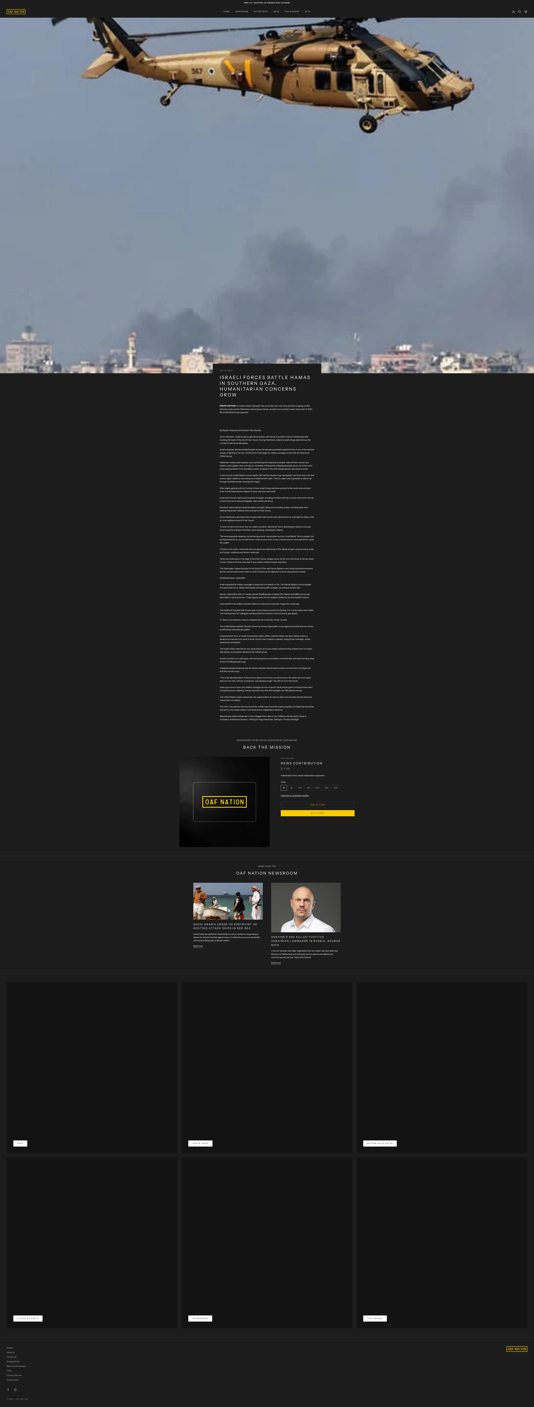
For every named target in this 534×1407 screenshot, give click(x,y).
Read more (198, 946)
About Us (11, 1352)
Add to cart (318, 805)
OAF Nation (287, 758)
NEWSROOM (241, 12)
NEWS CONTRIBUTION (302, 763)
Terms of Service (14, 1375)
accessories (200, 1318)
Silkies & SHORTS (28, 1318)
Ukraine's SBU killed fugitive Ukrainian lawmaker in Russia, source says (306, 941)
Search (10, 1347)
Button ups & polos (380, 1143)
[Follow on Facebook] (8, 1389)
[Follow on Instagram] (15, 1389)
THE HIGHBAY (292, 12)
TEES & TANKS (200, 1143)
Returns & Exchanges (16, 1366)
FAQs (9, 1370)
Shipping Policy (13, 1361)
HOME (226, 12)
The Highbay (375, 1318)
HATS (20, 1143)
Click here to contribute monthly (295, 795)
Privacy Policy (12, 1380)
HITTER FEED (261, 12)
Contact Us (11, 1357)
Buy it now (318, 813)
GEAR (276, 12)
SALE (308, 12)
